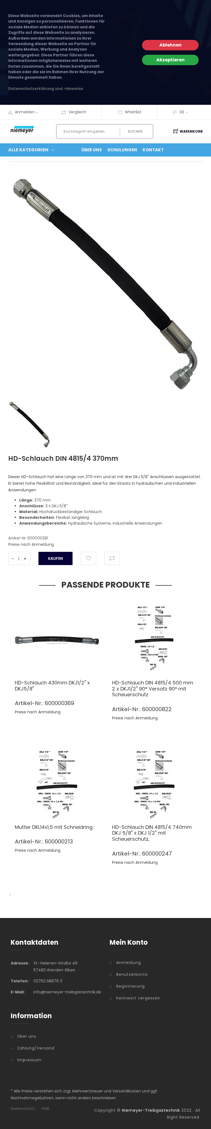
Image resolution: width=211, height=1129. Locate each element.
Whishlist (133, 112)
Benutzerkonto (132, 974)
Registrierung (130, 986)
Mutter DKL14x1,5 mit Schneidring (54, 827)
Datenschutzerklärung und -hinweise (45, 88)
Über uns (26, 1036)
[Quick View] (78, 663)
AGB (45, 1108)
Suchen (135, 131)
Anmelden (25, 112)
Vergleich (77, 112)
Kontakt (153, 150)
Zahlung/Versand (35, 1048)
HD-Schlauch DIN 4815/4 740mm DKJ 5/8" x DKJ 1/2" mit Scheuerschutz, (152, 833)
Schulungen (122, 150)
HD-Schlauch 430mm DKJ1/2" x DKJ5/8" (52, 685)
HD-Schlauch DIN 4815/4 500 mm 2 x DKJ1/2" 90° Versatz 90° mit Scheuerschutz (152, 688)
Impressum (29, 1060)
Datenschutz (23, 1108)
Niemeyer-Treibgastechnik (151, 1110)
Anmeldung (128, 962)
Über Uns (91, 150)
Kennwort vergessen (138, 998)
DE (182, 112)
